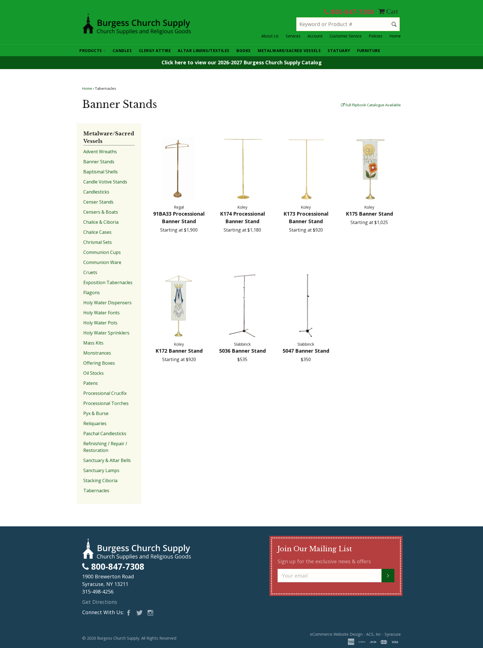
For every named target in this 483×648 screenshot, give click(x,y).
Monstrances (97, 353)
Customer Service (346, 36)
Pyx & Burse (95, 413)
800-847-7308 (351, 11)
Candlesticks (96, 192)
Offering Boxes (99, 363)
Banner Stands (98, 162)
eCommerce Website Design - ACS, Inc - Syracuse (355, 634)
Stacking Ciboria (100, 480)
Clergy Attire (155, 50)
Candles (122, 50)
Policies (375, 36)
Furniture (368, 50)
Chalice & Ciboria (101, 222)
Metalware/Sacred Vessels (289, 50)
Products (91, 50)
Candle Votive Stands (105, 182)
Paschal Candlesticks (104, 433)
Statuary (339, 50)
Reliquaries (94, 423)
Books (243, 50)
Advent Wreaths (100, 152)
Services (293, 36)
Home (395, 36)
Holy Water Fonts (101, 313)
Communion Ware (102, 262)
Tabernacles (96, 490)
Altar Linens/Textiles (203, 50)
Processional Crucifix (105, 393)
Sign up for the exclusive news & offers (324, 561)
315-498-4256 (97, 591)
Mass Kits (93, 343)
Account (315, 36)
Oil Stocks (93, 373)
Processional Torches (106, 403)
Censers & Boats (100, 212)
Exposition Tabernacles (107, 282)
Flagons (91, 292)
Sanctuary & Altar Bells (107, 460)
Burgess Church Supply (118, 638)
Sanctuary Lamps (101, 470)
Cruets (90, 272)
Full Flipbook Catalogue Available (373, 104)
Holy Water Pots (100, 323)
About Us (270, 36)
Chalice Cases (97, 232)
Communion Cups (102, 252)
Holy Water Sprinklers (106, 333)
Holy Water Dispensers (107, 303)
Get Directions (99, 601)
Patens (90, 383)
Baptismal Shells (100, 172)
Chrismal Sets (97, 242)
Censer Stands (98, 202)
